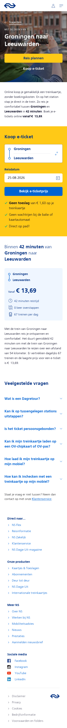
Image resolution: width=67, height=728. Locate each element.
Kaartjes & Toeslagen (25, 568)
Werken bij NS (21, 617)
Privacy (16, 702)
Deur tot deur (21, 580)
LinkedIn (20, 679)
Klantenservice (21, 543)
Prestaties (18, 636)
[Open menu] (61, 6)
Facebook (21, 661)
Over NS (17, 611)
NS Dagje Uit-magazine (27, 549)
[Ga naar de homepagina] (55, 696)
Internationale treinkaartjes (29, 593)
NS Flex (16, 525)
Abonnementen (22, 574)
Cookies (17, 708)
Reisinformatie (21, 531)
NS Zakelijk (19, 537)
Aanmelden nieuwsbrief (27, 642)
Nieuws (17, 630)
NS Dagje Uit (20, 586)
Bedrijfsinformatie (24, 714)
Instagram (21, 667)
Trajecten (15, 22)
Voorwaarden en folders (27, 721)
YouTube (20, 673)
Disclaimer (18, 696)
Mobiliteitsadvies (23, 623)
